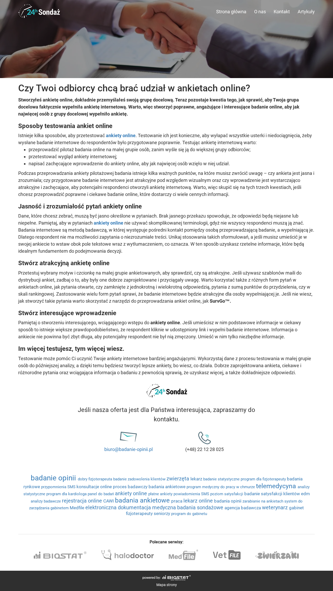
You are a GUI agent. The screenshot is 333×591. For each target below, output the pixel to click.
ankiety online (108, 223)
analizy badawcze (46, 501)
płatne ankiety (161, 494)
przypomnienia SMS (58, 487)
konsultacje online (94, 486)
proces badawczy (131, 486)
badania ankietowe (168, 486)
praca (177, 501)
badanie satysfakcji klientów (272, 493)
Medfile (77, 507)
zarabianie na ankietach (263, 501)
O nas (260, 11)
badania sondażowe (201, 507)
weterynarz (275, 507)
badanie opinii (54, 478)
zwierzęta (178, 478)
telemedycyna (277, 486)
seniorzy (162, 513)
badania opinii (228, 501)
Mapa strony (166, 585)
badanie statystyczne (222, 479)
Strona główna (231, 11)
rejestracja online (82, 501)
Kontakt (282, 11)
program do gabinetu (189, 513)
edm (305, 493)
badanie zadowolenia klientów (139, 479)
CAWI (109, 501)
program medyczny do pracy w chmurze (221, 487)
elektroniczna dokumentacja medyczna (131, 507)
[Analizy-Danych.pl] (39, 6)
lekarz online (198, 501)
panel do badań (101, 494)
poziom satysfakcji (227, 494)
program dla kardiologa (67, 494)
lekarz (196, 478)
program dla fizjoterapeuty (264, 479)
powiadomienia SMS (192, 494)
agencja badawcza (243, 507)
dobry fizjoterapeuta (95, 479)
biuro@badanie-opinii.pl (128, 449)
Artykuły (306, 11)
